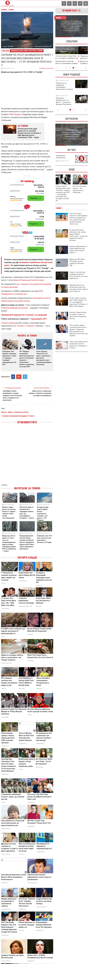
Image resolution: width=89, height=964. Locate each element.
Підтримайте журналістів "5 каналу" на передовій (24, 315)
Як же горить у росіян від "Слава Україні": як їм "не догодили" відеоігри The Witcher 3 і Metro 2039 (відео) (78, 302)
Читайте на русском (46, 67)
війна (10, 412)
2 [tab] (70, 68)
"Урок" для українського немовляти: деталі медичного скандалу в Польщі (78, 345)
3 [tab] (73, 68)
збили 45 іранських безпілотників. (28, 280)
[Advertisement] (27, 215)
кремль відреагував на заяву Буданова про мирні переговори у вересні (78, 249)
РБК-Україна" (15, 114)
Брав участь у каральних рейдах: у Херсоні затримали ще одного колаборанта (40, 393)
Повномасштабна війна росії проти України (27, 51)
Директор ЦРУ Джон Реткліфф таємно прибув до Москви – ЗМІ (77, 262)
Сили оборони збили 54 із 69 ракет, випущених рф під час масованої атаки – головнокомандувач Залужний (44, 357)
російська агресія (21, 412)
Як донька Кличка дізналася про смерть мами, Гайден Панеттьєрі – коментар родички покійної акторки (78, 235)
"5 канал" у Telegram (25, 326)
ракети (4, 412)
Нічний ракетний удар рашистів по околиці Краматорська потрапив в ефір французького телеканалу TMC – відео (29, 133)
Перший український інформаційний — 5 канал (7, 3)
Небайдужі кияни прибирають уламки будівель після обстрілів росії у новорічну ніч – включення (12, 395)
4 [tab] (77, 68)
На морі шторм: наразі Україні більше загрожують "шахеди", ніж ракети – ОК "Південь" (43, 513)
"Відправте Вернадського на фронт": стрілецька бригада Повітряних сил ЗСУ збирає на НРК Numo (63, 103)
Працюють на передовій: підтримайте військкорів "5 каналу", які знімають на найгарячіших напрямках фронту (64, 89)
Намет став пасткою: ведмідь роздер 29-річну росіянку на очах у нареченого (78, 275)
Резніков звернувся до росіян (14, 308)
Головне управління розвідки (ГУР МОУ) (18, 416)
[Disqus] (27, 456)
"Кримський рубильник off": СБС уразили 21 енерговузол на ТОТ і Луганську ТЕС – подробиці (69, 58)
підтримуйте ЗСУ (38, 319)
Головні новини (8, 323)
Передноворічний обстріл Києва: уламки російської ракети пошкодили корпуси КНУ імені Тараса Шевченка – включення (27, 542)
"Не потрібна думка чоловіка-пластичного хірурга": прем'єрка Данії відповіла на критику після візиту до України (78, 330)
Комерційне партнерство (61, 157)
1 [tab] (66, 68)
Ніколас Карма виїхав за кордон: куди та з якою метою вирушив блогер (77, 315)
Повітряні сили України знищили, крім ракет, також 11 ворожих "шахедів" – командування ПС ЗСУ (9, 357)
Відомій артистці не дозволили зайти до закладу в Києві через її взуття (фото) (78, 288)
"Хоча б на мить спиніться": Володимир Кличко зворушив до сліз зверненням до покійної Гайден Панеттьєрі (78, 219)
